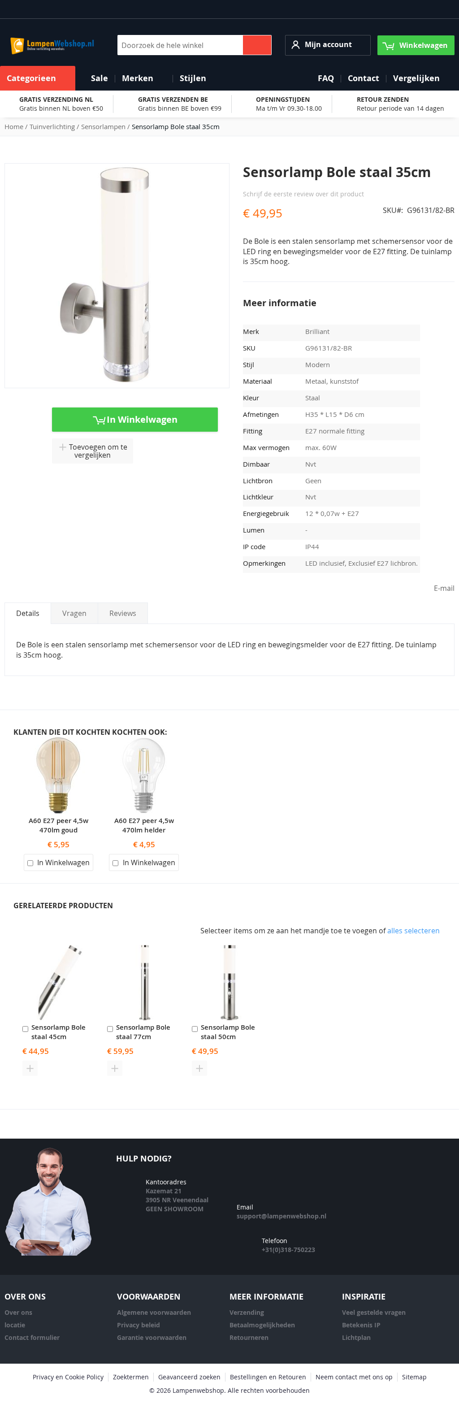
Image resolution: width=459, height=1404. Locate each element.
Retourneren (249, 1337)
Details (27, 613)
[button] (328, 45)
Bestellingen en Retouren (268, 1377)
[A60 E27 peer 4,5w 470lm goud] (58, 742)
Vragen (74, 613)
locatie (14, 1325)
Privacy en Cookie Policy (68, 1377)
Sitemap (414, 1377)
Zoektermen (131, 1377)
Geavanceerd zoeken (189, 1377)
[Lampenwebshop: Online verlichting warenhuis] (50, 45)
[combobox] (194, 45)
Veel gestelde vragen (374, 1312)
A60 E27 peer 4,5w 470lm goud (58, 825)
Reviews (122, 613)
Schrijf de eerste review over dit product (303, 194)
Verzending (247, 1312)
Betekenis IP (361, 1325)
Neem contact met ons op (354, 1377)
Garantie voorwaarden (151, 1337)
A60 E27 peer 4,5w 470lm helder (144, 825)
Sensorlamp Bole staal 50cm (228, 1032)
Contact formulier (32, 1337)
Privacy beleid (138, 1325)
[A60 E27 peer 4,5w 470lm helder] (144, 742)
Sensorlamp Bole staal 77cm (143, 1032)
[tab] (27, 613)
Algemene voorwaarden (154, 1312)
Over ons (18, 1312)
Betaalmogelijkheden (262, 1325)
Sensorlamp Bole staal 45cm (58, 1032)
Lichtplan (356, 1337)
